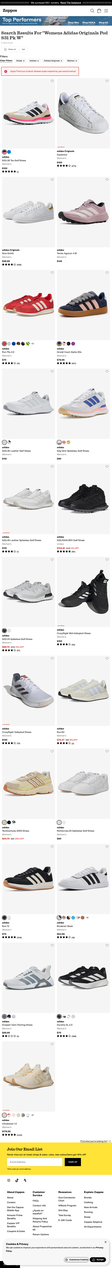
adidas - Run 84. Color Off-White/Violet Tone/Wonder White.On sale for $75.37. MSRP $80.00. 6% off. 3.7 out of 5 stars (83, 700)
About (10, 1197)
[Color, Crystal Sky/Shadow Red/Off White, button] (64, 343)
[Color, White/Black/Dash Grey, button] (64, 1016)
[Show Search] (92, 11)
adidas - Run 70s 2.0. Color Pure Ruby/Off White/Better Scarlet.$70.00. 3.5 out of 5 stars (28, 317)
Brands (88, 1197)
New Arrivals (90, 1207)
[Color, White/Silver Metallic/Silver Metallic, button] (23, 1115)
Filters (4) (12, 49)
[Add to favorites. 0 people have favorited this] (52, 81)
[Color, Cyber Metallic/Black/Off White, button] (23, 343)
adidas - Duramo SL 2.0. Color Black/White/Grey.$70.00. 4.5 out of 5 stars (83, 990)
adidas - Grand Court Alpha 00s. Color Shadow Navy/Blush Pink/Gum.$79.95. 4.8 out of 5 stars (83, 317)
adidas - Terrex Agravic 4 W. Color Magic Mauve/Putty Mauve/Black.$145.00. (83, 221)
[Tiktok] (17, 1180)
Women (70, 61)
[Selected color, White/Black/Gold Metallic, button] (59, 917)
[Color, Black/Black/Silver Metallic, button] (13, 822)
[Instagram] (9, 1180)
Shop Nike (73, 22)
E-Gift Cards (65, 1220)
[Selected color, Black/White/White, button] (4, 917)
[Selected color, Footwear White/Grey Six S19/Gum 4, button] (59, 822)
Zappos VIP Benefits (13, 1225)
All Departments (92, 1226)
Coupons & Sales (16, 1231)
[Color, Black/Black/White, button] (68, 343)
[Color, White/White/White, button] (27, 1115)
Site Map (63, 1210)
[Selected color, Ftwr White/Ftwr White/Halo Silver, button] (4, 442)
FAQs (35, 1200)
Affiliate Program (67, 1205)
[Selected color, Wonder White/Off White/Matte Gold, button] (4, 822)
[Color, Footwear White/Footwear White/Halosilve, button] (9, 630)
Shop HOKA (88, 22)
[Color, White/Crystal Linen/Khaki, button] (78, 917)
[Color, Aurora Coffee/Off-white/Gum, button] (68, 917)
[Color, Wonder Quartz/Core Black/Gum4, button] (9, 442)
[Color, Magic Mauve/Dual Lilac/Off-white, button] (64, 917)
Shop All (103, 22)
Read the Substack (70, 2)
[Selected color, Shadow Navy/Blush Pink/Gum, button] (59, 343)
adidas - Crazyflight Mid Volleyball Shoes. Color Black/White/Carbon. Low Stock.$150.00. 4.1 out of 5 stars (83, 604)
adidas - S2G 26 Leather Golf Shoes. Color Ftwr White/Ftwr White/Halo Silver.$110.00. (28, 414)
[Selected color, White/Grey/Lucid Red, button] (4, 1016)
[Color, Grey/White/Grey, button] (9, 343)
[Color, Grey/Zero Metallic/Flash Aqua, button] (68, 1016)
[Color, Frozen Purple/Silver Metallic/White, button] (13, 1016)
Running (88, 1212)
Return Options (41, 1234)
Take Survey (64, 1215)
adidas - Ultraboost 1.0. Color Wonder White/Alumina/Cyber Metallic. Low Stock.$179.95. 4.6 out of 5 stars (28, 1089)
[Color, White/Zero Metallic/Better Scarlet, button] (9, 1115)
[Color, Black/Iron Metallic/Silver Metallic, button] (9, 1016)
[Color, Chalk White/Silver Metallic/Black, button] (9, 822)
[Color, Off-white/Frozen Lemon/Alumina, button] (68, 442)
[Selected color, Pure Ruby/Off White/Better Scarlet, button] (4, 343)
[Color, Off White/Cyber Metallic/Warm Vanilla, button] (18, 1115)
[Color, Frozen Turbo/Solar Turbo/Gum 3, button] (64, 442)
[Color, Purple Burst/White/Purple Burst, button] (73, 343)
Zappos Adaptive (93, 1222)
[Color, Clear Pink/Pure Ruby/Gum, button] (82, 917)
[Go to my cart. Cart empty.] (99, 11)
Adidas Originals (52, 61)
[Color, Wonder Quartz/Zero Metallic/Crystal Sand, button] (73, 1016)
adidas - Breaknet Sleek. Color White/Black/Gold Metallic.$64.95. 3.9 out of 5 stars (83, 891)
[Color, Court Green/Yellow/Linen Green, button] (27, 343)
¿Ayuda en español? (38, 1212)
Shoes (19, 61)
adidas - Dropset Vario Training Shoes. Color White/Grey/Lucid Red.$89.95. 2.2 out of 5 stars (28, 990)
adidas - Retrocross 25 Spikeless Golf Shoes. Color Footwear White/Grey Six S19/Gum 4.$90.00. (83, 794)
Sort (23, 49)
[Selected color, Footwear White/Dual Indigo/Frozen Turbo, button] (59, 442)
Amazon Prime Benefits (14, 1217)
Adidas (33, 61)
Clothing (88, 1202)
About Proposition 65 (42, 1228)
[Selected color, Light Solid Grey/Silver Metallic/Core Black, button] (4, 630)
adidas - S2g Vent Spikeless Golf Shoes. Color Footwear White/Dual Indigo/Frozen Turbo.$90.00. (83, 414)
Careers (11, 1202)
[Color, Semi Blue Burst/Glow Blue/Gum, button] (73, 917)
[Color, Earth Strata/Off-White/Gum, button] (18, 343)
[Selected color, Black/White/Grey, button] (59, 1016)
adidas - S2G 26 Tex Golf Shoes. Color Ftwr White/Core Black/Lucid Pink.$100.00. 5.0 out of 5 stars (28, 125)
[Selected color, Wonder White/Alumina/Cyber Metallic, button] (4, 1115)
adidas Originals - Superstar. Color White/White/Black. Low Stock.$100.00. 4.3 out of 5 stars (83, 125)
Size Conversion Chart (66, 1199)
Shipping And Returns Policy (40, 1220)
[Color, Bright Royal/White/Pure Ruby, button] (13, 343)
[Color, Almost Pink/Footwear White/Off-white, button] (64, 822)
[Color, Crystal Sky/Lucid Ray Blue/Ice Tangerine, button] (9, 152)
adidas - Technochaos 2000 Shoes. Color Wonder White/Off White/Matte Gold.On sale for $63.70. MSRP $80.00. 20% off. (28, 794)
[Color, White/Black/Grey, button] (9, 917)
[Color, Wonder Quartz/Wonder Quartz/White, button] (13, 1115)
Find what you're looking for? (94, 1141)
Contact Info (39, 1205)
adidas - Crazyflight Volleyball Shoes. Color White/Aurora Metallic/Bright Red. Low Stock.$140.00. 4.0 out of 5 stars (28, 700)
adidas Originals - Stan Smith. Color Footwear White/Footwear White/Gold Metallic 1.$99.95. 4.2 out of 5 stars (28, 221)
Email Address (17, 1162)
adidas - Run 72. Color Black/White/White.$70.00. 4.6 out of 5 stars (28, 891)
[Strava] (25, 1180)
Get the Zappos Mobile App (15, 1209)
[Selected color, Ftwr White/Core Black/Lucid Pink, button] (4, 152)
